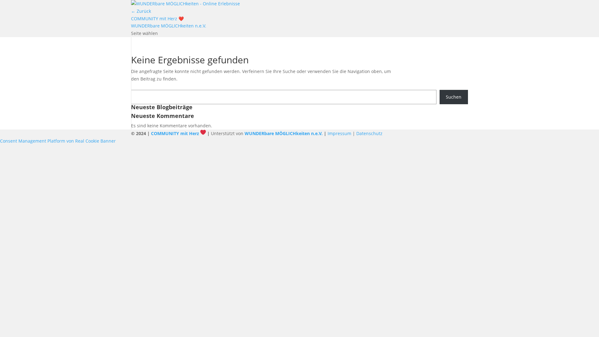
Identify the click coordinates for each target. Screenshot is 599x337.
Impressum (339, 133)
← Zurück (141, 11)
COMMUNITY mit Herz (175, 133)
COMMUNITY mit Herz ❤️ (157, 19)
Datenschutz (369, 133)
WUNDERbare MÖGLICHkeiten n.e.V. (168, 26)
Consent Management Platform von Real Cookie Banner (58, 141)
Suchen (453, 97)
